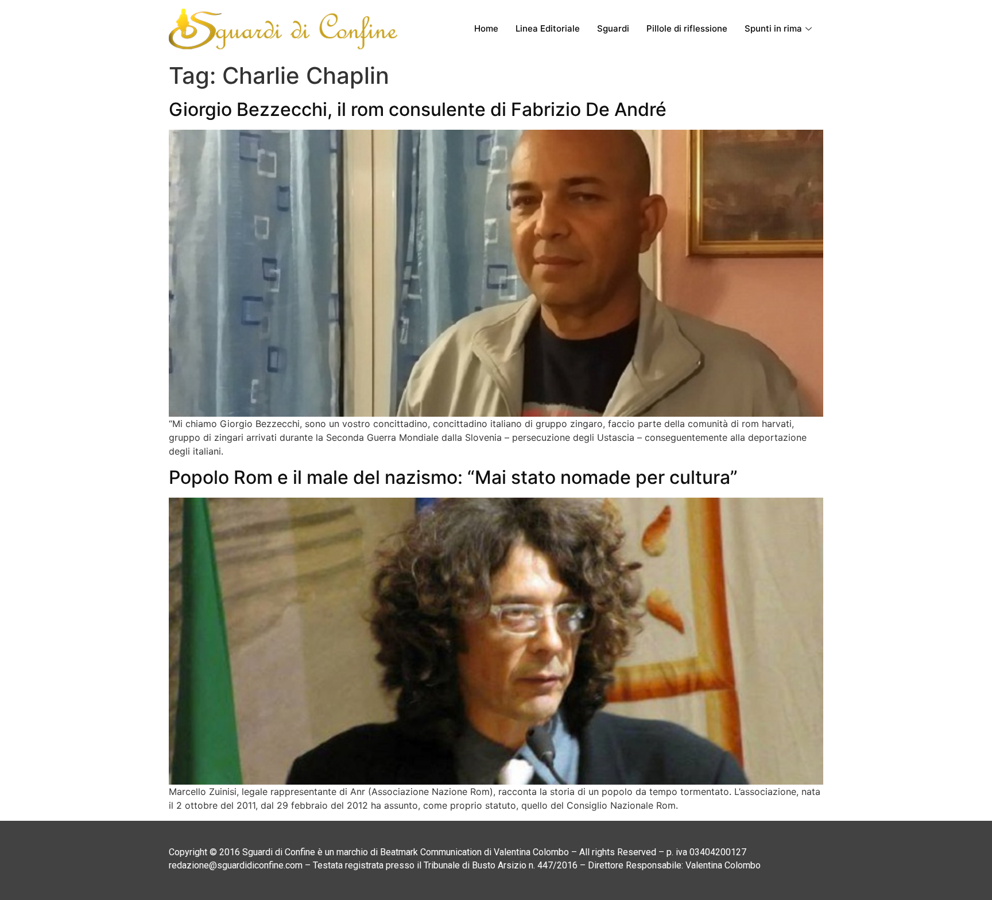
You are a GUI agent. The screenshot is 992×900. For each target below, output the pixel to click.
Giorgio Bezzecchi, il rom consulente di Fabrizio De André (417, 109)
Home (486, 28)
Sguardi (613, 28)
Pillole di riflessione (686, 28)
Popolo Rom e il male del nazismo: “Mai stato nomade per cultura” (453, 477)
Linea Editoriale (548, 28)
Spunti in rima (773, 28)
